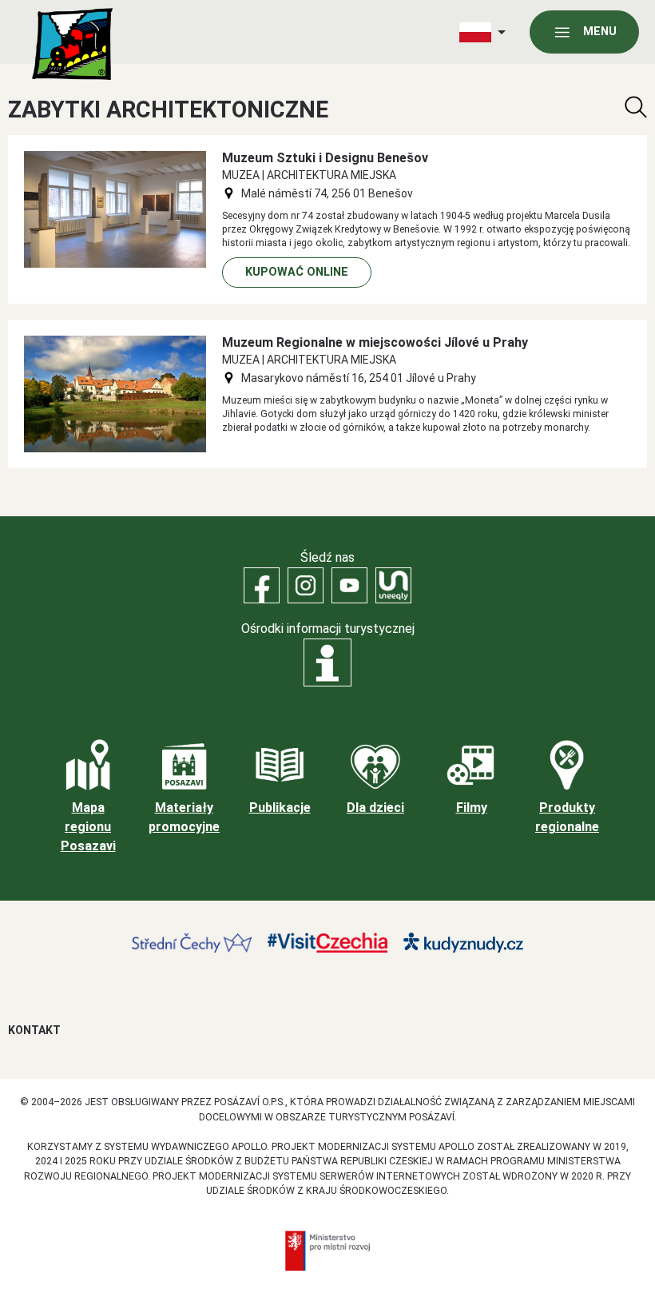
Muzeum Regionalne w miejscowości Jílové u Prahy (375, 342)
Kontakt (34, 1030)
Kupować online (296, 272)
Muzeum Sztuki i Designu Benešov (325, 157)
